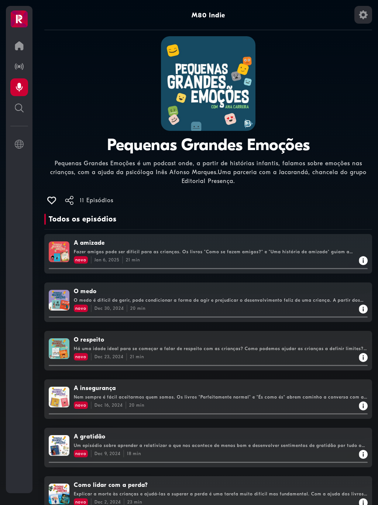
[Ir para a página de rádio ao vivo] (19, 66)
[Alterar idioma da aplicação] (19, 144)
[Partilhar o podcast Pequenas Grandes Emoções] (69, 200)
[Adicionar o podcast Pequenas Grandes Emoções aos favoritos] (51, 200)
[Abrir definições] (363, 15)
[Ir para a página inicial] (19, 46)
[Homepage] (19, 19)
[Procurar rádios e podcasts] (19, 108)
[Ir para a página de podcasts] (19, 87)
